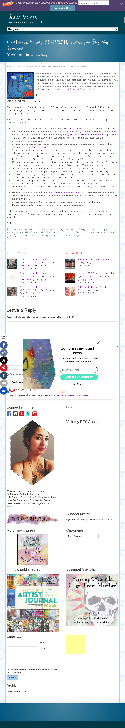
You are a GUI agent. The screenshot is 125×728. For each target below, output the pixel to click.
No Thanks (78, 384)
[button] (77, 350)
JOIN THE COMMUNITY (79, 377)
